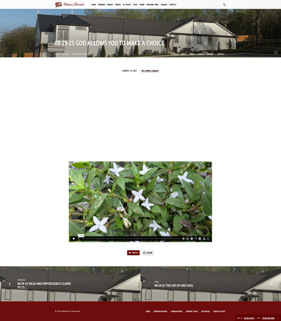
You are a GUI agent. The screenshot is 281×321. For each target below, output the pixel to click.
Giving (141, 4)
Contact (172, 4)
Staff (135, 4)
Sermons (101, 4)
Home (93, 4)
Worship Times (153, 4)
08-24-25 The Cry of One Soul (174, 285)
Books (200, 54)
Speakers (210, 54)
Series (192, 54)
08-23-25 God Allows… (81, 54)
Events (118, 4)
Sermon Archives (160, 311)
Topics (183, 54)
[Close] (278, 318)
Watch (135, 252)
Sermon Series (177, 311)
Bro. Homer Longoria (150, 70)
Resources (205, 311)
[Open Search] (224, 4)
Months (220, 54)
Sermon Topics (192, 311)
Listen (149, 252)
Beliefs (110, 4)
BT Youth (127, 4)
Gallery (164, 4)
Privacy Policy (219, 311)
